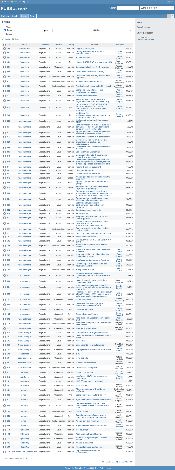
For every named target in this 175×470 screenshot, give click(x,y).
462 (8, 443)
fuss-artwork (24, 57)
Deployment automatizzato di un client (93, 350)
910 (8, 142)
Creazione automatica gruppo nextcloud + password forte (89, 304)
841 (8, 178)
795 (8, 309)
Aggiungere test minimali (87, 421)
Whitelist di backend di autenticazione (93, 137)
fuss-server (25, 275)
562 (8, 319)
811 (8, 96)
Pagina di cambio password (88, 167)
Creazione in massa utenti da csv (91, 395)
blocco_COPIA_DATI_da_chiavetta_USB (94, 62)
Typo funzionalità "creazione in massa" (93, 400)
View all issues (143, 27)
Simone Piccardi (119, 115)
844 (8, 167)
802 (8, 265)
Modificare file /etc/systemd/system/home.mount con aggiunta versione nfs (93, 115)
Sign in (170, 2)
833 (8, 345)
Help (28, 2)
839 (8, 187)
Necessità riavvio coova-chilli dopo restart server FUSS (91, 281)
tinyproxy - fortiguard (85, 48)
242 (8, 300)
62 (9, 434)
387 (8, 67)
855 (8, 148)
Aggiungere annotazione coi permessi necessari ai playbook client (93, 133)
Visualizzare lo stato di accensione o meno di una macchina (92, 156)
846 (8, 162)
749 (8, 246)
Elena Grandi (119, 76)
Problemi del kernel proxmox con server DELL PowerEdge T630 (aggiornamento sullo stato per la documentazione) (94, 294)
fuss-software (24, 319)
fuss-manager (24, 121)
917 (8, 133)
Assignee (120, 45)
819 (8, 260)
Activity (15, 16)
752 (8, 237)
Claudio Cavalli (119, 52)
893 (8, 53)
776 (8, 324)
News (32, 16)
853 (8, 152)
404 (8, 390)
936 (8, 121)
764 (8, 358)
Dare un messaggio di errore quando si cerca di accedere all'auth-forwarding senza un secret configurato (93, 127)
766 (8, 447)
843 (8, 170)
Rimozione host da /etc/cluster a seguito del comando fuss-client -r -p (92, 100)
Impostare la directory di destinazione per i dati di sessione (93, 255)
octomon (25, 381)
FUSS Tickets (143, 37)
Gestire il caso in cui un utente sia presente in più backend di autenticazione (91, 142)
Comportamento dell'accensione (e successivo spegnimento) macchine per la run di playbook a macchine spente (94, 193)
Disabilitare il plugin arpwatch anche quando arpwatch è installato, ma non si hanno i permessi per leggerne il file (93, 162)
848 (8, 156)
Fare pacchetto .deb (85, 270)
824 (8, 199)
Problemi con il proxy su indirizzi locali (93, 86)
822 (8, 210)
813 (8, 218)
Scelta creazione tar (84, 372)
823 (8, 205)
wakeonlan (81, 341)
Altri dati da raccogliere (86, 367)
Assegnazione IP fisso (86, 237)
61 (9, 439)
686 (8, 281)
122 (8, 328)
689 (8, 294)
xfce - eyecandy (83, 57)
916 (8, 250)
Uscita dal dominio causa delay (90, 72)
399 (8, 354)
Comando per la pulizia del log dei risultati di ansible (91, 265)
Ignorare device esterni (86, 363)
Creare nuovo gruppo (85, 170)
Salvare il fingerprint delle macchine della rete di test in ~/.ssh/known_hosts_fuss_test (92, 223)
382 (8, 411)
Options (9, 34)
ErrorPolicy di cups (84, 309)
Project (24, 45)
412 (8, 107)
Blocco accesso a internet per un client (93, 233)
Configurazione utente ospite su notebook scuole (90, 52)
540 (8, 405)
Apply (7, 39)
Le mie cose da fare (145, 39)
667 (8, 363)
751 (8, 241)
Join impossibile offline (86, 96)
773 (8, 229)
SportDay (25, 443)
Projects (17, 2)
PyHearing (24, 430)
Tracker (45, 45)
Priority (71, 45)
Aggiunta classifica (84, 443)
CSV (126, 462)
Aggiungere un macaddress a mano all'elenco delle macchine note (92, 199)
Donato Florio (119, 350)
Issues (24, 16)
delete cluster (82, 411)
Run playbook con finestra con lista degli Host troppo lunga (92, 187)
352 (8, 416)
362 (8, 337)
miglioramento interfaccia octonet (91, 426)
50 (24, 458)
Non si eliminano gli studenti (89, 447)
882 (8, 91)
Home (6, 2)
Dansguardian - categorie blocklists (92, 333)
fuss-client (24, 62)
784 (8, 76)
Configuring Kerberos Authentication (93, 67)
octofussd (24, 372)
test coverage (82, 430)
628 (8, 367)
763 (8, 385)
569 (8, 100)
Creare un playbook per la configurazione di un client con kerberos (90, 205)
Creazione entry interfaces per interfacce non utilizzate (89, 91)
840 (8, 183)
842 (8, 174)
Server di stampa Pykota (87, 314)
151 (8, 421)
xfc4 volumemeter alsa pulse (89, 81)
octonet (24, 390)
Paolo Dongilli (119, 57)
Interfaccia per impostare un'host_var (93, 260)
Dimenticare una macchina (88, 152)
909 (8, 255)
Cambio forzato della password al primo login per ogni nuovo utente (91, 416)
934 (8, 127)
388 (8, 48)
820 (8, 213)
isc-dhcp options (83, 300)
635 (8, 372)
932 (8, 275)
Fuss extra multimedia (86, 328)
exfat (78, 354)
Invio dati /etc (82, 358)
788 (8, 270)
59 (9, 430)
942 (8, 377)
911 (8, 137)
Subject (94, 45)
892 (8, 395)
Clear (17, 39)
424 (8, 62)
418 (8, 333)
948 (8, 115)
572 (8, 400)
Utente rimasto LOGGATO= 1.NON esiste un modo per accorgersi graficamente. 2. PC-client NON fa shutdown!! (91, 107)
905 (8, 426)
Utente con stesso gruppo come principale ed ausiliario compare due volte (92, 405)
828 (8, 193)
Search (112, 8)
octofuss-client (24, 358)
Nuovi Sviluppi (24, 333)
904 (8, 304)
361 (8, 341)
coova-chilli (24, 48)
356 (8, 86)
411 (8, 81)
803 (8, 223)
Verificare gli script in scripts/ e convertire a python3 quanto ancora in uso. (93, 275)
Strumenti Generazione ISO (24, 452)
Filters (8, 27)
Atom (121, 462)
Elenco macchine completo (88, 174)
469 (8, 57)
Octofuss (25, 354)
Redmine (79, 468)
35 (9, 314)
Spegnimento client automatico (90, 345)
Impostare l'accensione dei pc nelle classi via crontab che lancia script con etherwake (93, 287)
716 (8, 452)
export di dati (82, 213)
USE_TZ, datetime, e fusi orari (89, 381)
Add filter (96, 30)
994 (8, 287)
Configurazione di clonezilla (88, 210)
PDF (131, 462)
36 (9, 350)
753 (8, 233)
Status (9, 30)
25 (21, 458)
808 (8, 72)
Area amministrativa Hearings (89, 434)
